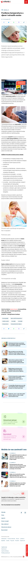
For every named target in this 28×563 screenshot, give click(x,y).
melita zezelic (5, 321)
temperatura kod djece (16, 324)
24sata (7, 540)
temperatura (5, 324)
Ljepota (3, 518)
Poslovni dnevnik (11, 538)
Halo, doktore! (4, 524)
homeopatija (5, 318)
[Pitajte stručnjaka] (27, 550)
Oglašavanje (4, 547)
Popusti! (12, 540)
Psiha (2, 515)
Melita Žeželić (13, 309)
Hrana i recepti (5, 521)
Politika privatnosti (5, 552)
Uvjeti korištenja (5, 550)
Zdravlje (3, 512)
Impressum (4, 548)
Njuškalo (3, 540)
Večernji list (4, 538)
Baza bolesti (4, 530)
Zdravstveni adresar (6, 527)
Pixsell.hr (17, 540)
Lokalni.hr (22, 538)
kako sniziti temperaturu (16, 318)
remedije (20, 321)
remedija (13, 321)
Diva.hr (17, 538)
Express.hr (22, 540)
